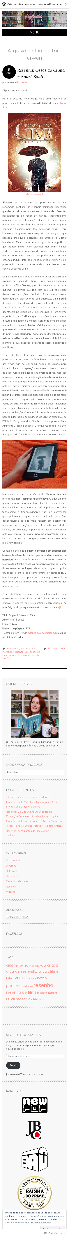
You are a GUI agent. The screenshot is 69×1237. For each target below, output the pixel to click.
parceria (14, 655)
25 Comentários (56, 648)
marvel (34, 978)
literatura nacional (12, 651)
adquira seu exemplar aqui (43, 632)
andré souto (12, 648)
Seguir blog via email (24, 1035)
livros (26, 978)
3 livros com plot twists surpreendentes (28, 797)
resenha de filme (21, 992)
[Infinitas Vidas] (34, 26)
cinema (12, 965)
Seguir (13, 1065)
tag (41, 999)
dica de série (18, 971)
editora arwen (28, 648)
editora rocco (39, 971)
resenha (25, 655)
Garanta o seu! (34, 194)
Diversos (11, 865)
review (13, 999)
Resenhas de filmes (17, 881)
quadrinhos (27, 986)
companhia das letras (33, 965)
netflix (42, 978)
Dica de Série (13, 860)
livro (26, 651)
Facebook (14, 933)
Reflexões (11, 870)
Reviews (11, 886)
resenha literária (47, 992)
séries (35, 999)
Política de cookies (41, 1222)
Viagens (10, 891)
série (26, 998)
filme (54, 971)
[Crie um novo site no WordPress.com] (34, 4)
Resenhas (22, 82)
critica (52, 965)
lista (9, 978)
